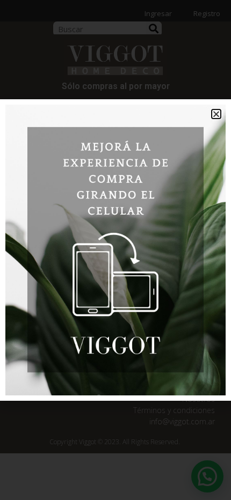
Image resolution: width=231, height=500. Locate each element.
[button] (216, 114)
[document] (115, 250)
